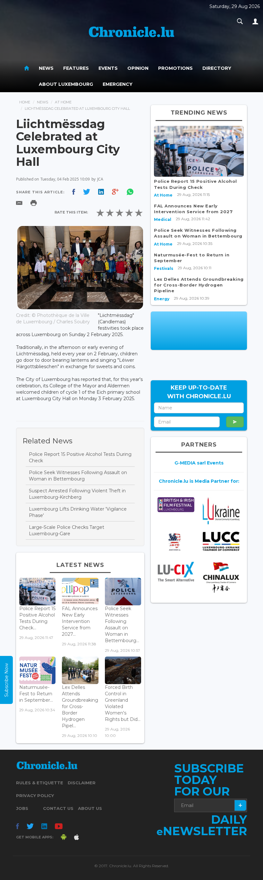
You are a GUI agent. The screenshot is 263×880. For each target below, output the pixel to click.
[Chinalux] (221, 577)
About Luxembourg (66, 84)
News (46, 68)
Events (108, 68)
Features (76, 68)
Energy (161, 298)
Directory (216, 68)
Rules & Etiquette (39, 782)
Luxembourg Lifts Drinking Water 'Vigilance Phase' (78, 512)
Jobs (22, 808)
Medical (162, 219)
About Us (90, 808)
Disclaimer (82, 782)
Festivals (163, 268)
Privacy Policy (35, 795)
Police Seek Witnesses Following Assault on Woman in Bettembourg (78, 476)
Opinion (137, 68)
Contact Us (58, 808)
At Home (63, 102)
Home (24, 102)
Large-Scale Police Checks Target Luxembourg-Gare (66, 530)
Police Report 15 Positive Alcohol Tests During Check (80, 457)
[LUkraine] (221, 511)
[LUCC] (221, 541)
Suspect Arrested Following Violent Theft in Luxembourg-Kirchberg (77, 494)
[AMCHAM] (176, 541)
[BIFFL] (176, 505)
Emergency (117, 84)
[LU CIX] (176, 571)
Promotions (175, 68)
